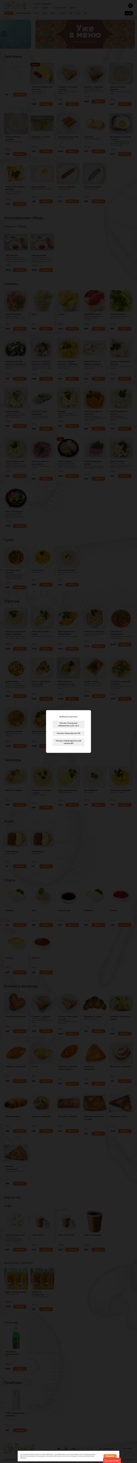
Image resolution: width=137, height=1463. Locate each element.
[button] (112, 1460)
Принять (110, 1456)
